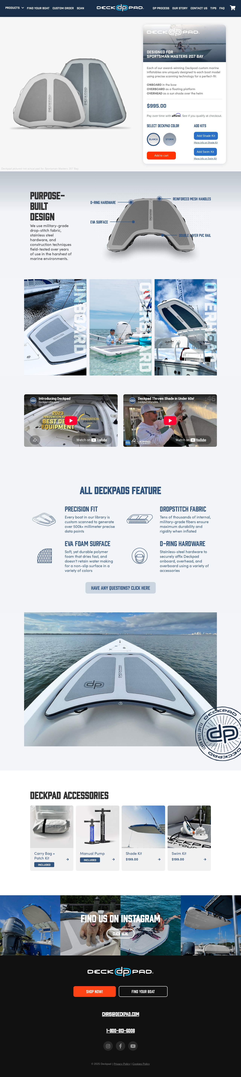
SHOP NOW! (94, 991)
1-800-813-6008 (120, 1030)
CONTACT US (199, 8)
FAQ (222, 8)
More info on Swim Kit (205, 158)
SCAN (80, 8)
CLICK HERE (120, 933)
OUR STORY (180, 8)
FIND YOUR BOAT (38, 8)
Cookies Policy (141, 1063)
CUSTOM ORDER (63, 8)
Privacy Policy (122, 1063)
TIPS (213, 8)
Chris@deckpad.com (120, 1014)
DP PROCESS (161, 8)
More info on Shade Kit (206, 142)
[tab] (153, 139)
